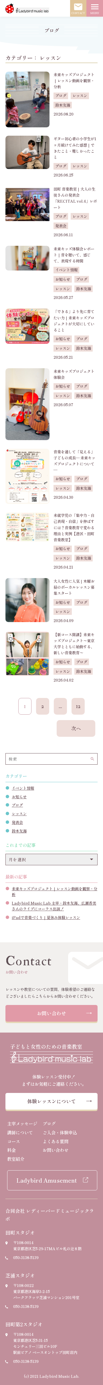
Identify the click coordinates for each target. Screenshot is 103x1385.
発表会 (17, 822)
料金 (11, 1150)
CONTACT (78, 8)
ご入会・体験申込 (60, 1132)
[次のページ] (76, 728)
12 (78, 706)
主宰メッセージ (22, 1123)
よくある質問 (55, 1141)
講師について (20, 1132)
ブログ (17, 805)
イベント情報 (23, 788)
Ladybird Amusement (46, 1180)
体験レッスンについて (51, 1101)
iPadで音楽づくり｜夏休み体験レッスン (46, 917)
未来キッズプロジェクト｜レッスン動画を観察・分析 (54, 891)
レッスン (19, 813)
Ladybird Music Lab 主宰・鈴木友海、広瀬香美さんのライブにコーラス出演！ (54, 906)
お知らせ (19, 796)
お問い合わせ (51, 1013)
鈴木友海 (19, 831)
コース (13, 1141)
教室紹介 (15, 1159)
